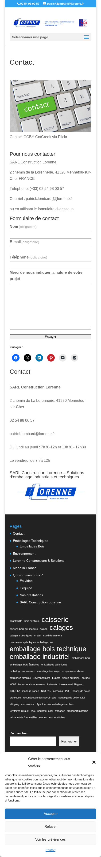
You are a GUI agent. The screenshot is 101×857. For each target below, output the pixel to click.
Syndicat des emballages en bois (55, 704)
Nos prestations (31, 595)
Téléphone (28, 257)
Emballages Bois (32, 546)
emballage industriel (40, 656)
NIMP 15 (46, 691)
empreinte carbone (73, 671)
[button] (94, 762)
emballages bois (81, 658)
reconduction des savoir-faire (39, 697)
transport (60, 710)
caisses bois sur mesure (24, 629)
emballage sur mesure (22, 671)
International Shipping (71, 684)
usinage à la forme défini (23, 717)
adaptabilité (16, 621)
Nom (23, 227)
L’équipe (26, 588)
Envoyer (50, 337)
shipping (14, 704)
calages (61, 627)
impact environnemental (31, 684)
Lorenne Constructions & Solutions (38, 560)
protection (15, 697)
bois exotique (31, 621)
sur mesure (27, 704)
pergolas (58, 691)
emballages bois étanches (24, 664)
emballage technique (48, 671)
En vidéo (26, 581)
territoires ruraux (19, 710)
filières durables (71, 677)
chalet (37, 635)
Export (56, 677)
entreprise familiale (20, 677)
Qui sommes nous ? (28, 575)
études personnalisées (52, 717)
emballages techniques (54, 664)
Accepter (51, 814)
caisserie (55, 619)
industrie (52, 684)
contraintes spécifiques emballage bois (32, 642)
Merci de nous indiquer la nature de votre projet (46, 275)
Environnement (24, 553)
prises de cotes (81, 691)
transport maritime (77, 710)
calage (43, 629)
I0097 (13, 684)
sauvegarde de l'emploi (71, 697)
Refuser (50, 826)
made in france (30, 691)
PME (67, 691)
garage (86, 677)
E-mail (24, 242)
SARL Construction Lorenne (40, 602)
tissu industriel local (42, 710)
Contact (50, 850)
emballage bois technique (48, 649)
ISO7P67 (15, 691)
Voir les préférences (50, 839)
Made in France (24, 568)
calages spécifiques (21, 635)
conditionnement (52, 635)
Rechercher (18, 733)
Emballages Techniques (30, 541)
